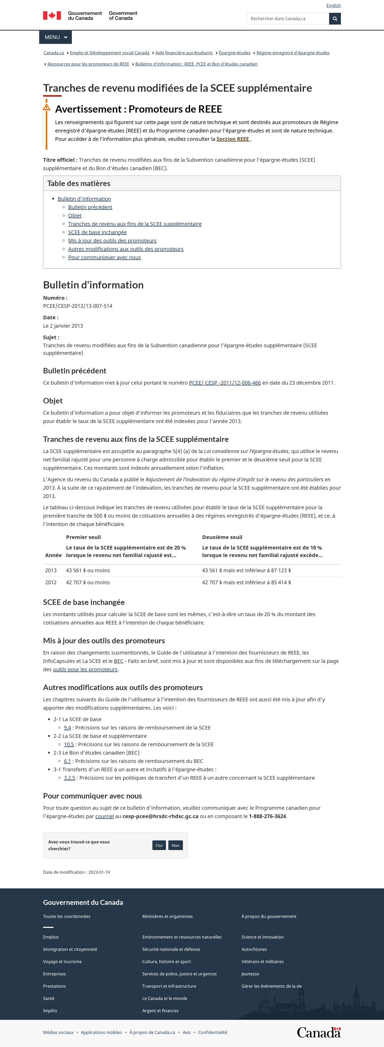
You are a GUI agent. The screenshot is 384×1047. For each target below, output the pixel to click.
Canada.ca (54, 53)
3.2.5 (69, 777)
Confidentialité (212, 1032)
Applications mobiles (101, 1032)
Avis (187, 1032)
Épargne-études (235, 53)
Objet (75, 215)
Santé (48, 998)
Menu (58, 37)
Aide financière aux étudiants (184, 53)
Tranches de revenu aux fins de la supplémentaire (135, 223)
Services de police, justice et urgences (179, 974)
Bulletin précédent (90, 207)
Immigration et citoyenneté (70, 949)
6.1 (67, 761)
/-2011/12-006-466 (225, 382)
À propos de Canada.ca (152, 1032)
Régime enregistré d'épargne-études (293, 53)
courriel (104, 816)
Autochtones (254, 949)
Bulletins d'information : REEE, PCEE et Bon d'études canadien (196, 64)
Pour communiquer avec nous (104, 257)
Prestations (54, 986)
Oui (159, 845)
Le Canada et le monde (164, 998)
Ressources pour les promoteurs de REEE (88, 64)
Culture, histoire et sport (166, 961)
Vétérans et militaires (263, 961)
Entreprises (54, 974)
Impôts (50, 1011)
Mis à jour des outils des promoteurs (112, 240)
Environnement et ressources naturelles (182, 937)
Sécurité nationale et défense (171, 949)
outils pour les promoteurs (85, 669)
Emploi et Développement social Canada (109, 53)
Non (175, 845)
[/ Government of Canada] (90, 16)
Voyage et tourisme (62, 961)
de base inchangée (97, 232)
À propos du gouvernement (269, 916)
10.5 (69, 744)
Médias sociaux (58, 1032)
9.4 (67, 727)
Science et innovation (263, 937)
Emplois (51, 937)
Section (233, 138)
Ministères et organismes (167, 916)
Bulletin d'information (84, 198)
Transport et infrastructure (169, 986)
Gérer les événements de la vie (272, 986)
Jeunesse (250, 974)
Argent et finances (160, 1011)
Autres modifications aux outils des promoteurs (126, 248)
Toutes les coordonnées (66, 916)
